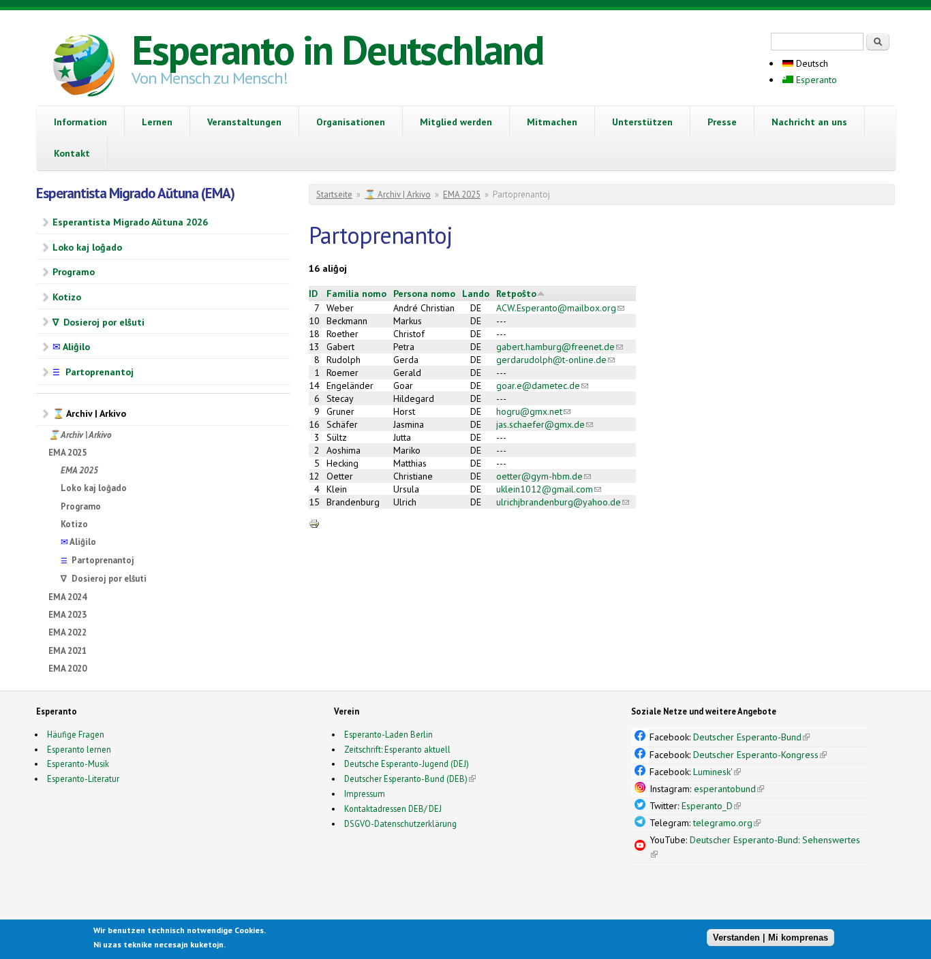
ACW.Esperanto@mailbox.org (560, 308)
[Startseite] (84, 67)
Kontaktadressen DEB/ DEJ (393, 808)
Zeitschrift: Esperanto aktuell (397, 749)
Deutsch (810, 63)
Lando (475, 293)
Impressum (364, 793)
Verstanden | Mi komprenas (770, 937)
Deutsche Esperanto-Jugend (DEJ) (406, 763)
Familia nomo (356, 293)
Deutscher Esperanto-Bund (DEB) (406, 778)
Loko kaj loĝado (87, 247)
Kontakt (72, 153)
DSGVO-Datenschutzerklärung (400, 823)
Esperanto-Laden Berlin (388, 734)
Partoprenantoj (93, 372)
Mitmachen (552, 122)
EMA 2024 (67, 597)
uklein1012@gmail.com (548, 489)
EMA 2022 (67, 632)
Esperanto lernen (79, 749)
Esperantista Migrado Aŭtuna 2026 (130, 222)
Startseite (334, 194)
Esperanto (815, 80)
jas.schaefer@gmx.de (544, 424)
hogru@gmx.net (533, 411)
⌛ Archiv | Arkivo (89, 413)
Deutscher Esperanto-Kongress (760, 755)
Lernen (157, 122)
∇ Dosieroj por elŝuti (98, 322)
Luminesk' (717, 772)
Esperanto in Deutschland (337, 49)
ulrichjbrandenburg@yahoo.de (562, 502)
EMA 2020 (67, 668)
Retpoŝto (516, 293)
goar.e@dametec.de (542, 385)
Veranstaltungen (244, 122)
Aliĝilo (71, 347)
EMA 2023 (67, 614)
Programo (73, 272)
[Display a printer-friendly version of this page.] (314, 523)
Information (80, 122)
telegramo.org (727, 823)
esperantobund (729, 789)
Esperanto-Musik (78, 763)
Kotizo (66, 297)
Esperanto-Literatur (83, 778)
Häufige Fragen (75, 734)
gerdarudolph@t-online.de (555, 359)
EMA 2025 (67, 452)
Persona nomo (424, 293)
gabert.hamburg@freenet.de (559, 347)
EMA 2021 (67, 651)
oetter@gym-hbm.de (543, 476)
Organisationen (350, 122)
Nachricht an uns (809, 122)
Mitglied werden (456, 122)
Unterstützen (642, 122)
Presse (722, 122)
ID (313, 293)
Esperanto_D (711, 806)
